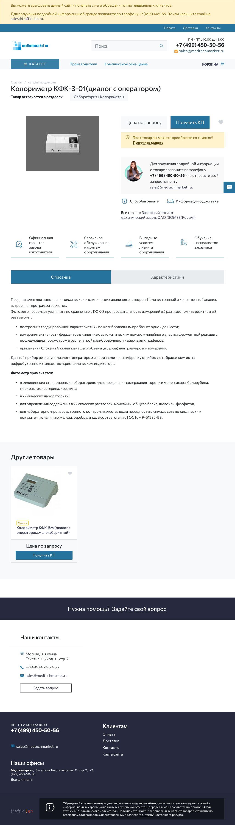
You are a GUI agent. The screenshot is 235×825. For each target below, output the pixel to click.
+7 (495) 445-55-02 (155, 13)
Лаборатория (85, 96)
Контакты (213, 28)
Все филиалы (22, 779)
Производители (83, 64)
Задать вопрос (46, 688)
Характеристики (167, 277)
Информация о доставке (197, 201)
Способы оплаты (144, 201)
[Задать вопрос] (229, 187)
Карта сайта (113, 754)
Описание (61, 277)
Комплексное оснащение (126, 64)
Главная (16, 82)
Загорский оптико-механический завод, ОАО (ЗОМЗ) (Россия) (158, 214)
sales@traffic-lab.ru (27, 18)
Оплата (170, 28)
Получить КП (44, 555)
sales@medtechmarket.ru (201, 50)
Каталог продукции (42, 82)
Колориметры (112, 96)
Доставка (190, 28)
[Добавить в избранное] (220, 122)
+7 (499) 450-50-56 (200, 45)
